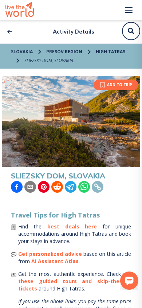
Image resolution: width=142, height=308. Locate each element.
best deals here (72, 226)
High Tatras (110, 52)
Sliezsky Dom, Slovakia (48, 60)
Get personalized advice (50, 253)
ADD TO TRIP (119, 84)
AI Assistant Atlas (55, 261)
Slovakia (22, 52)
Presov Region (64, 52)
